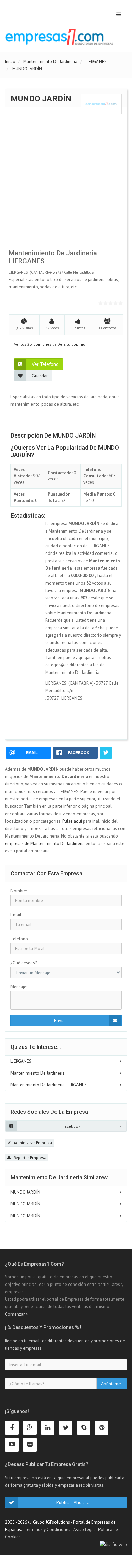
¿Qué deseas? (23, 963)
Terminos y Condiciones (47, 1529)
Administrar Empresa (32, 1142)
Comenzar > (16, 1314)
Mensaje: (18, 987)
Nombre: (18, 891)
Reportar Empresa (29, 1157)
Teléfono (19, 939)
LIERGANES (20, 1061)
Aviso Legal (84, 1529)
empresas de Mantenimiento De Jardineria (45, 843)
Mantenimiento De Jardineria (37, 1073)
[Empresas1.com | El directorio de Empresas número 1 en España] (59, 37)
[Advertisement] (66, 180)
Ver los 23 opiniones (32, 344)
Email (15, 915)
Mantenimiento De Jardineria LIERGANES (48, 1085)
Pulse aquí (72, 821)
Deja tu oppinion (72, 344)
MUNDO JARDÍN (25, 1192)
